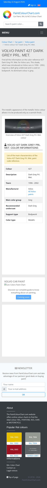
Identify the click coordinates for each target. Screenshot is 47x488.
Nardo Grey (32, 455)
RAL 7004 (33, 443)
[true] (40, 24)
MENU (5, 32)
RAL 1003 (14, 443)
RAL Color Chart (13, 465)
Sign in (33, 5)
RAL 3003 (14, 455)
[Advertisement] (23, 90)
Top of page (13, 477)
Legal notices (12, 470)
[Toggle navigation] (41, 32)
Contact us (11, 468)
